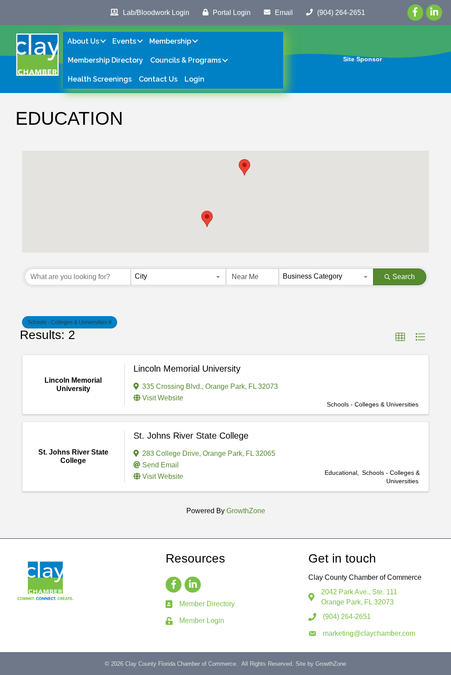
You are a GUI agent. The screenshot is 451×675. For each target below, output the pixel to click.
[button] (244, 167)
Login (194, 79)
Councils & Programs (185, 60)
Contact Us (158, 79)
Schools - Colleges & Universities (67, 322)
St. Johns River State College (190, 435)
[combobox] (178, 277)
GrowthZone (245, 511)
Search (403, 276)
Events (124, 41)
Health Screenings (100, 79)
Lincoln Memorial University (186, 368)
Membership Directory (105, 60)
